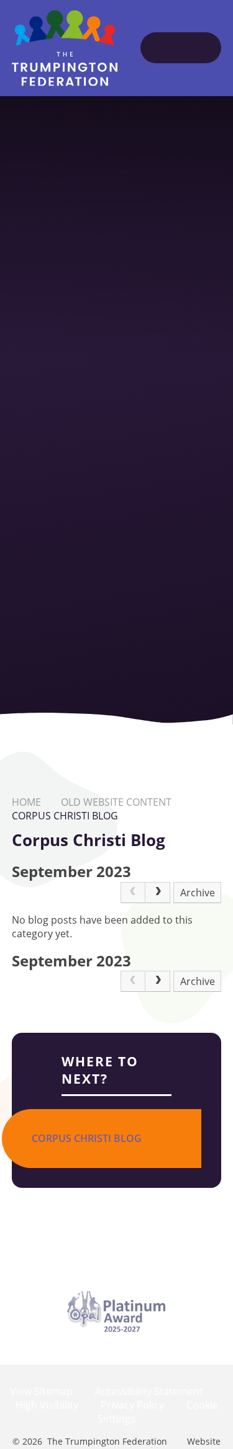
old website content (116, 802)
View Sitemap (41, 1391)
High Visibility (47, 1405)
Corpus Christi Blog (65, 816)
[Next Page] (157, 892)
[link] (133, 892)
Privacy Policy (132, 1405)
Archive (197, 892)
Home (26, 802)
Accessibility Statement (149, 1391)
